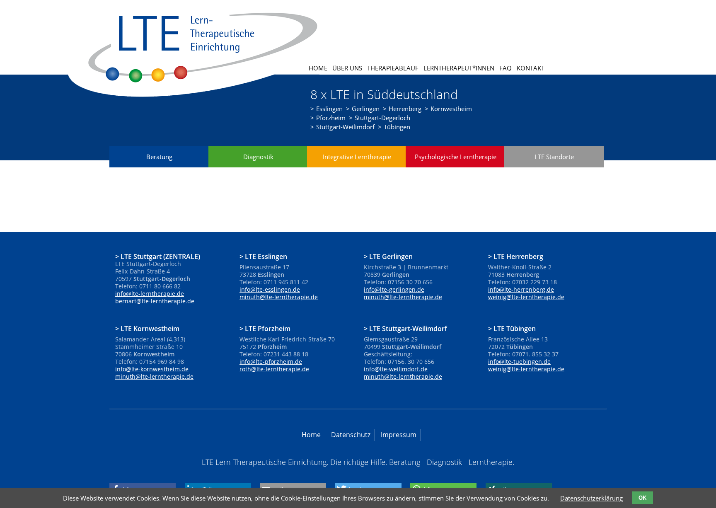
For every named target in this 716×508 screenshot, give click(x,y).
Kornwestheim (451, 108)
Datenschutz (350, 434)
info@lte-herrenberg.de (521, 289)
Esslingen (329, 108)
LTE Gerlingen (391, 256)
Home (318, 68)
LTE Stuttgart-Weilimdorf (408, 328)
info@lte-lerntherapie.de (149, 294)
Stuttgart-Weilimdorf (345, 127)
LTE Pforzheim (267, 328)
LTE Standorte (554, 156)
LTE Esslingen (266, 256)
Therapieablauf (392, 68)
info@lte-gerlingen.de (394, 289)
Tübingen (397, 127)
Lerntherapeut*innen (458, 68)
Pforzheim (331, 118)
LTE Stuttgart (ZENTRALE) (160, 256)
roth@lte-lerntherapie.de (274, 369)
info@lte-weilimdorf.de (396, 369)
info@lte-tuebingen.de (519, 361)
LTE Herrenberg (518, 256)
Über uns (347, 68)
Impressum (398, 434)
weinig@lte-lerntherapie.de (526, 297)
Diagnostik (258, 156)
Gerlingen (366, 108)
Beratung (159, 156)
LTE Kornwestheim (150, 328)
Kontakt (530, 68)
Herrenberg (405, 108)
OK (642, 498)
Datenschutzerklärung (591, 498)
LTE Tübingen (514, 328)
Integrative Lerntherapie (357, 156)
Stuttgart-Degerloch (382, 118)
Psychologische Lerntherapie (455, 156)
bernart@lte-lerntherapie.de (154, 301)
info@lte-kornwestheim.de (152, 369)
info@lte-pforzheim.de (270, 361)
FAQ (505, 68)
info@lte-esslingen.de (269, 289)
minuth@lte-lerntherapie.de (278, 297)
